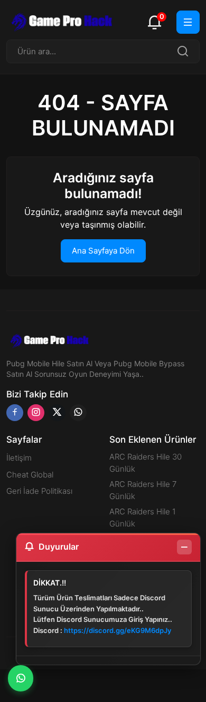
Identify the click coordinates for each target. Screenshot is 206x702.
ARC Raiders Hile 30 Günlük (145, 463)
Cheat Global (29, 475)
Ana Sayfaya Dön (103, 251)
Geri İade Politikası (39, 491)
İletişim (19, 458)
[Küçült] (184, 547)
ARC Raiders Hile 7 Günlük (142, 490)
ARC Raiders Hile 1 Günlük (142, 517)
